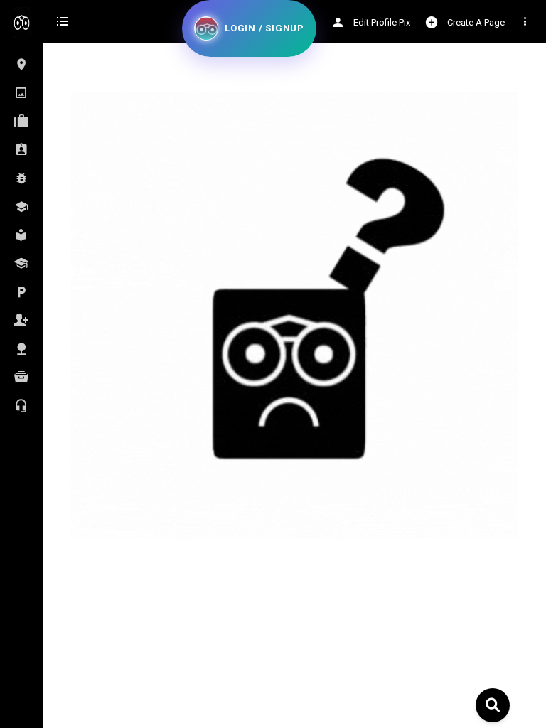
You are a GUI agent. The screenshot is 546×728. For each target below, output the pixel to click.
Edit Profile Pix (380, 22)
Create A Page (475, 22)
